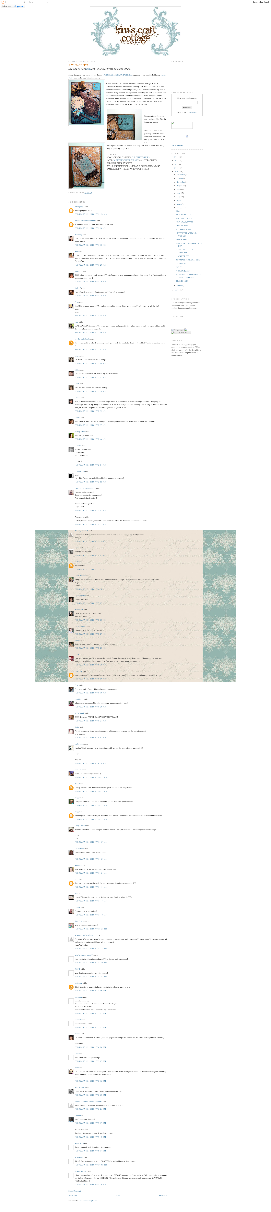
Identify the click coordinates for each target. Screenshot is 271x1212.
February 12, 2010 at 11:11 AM (91, 887)
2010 (176, 171)
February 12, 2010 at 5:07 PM (90, 1061)
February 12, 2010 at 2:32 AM (90, 411)
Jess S (77, 383)
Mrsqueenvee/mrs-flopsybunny (87, 935)
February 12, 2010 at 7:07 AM (90, 603)
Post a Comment (74, 1191)
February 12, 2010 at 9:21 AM (90, 720)
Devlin (77, 1053)
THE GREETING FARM (141, 157)
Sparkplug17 (80, 206)
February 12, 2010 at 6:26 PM (90, 1109)
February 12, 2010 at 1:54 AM (90, 315)
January (180, 285)
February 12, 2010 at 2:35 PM (90, 1027)
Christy (77, 654)
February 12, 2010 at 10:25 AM (91, 805)
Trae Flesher (79, 921)
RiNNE (77, 969)
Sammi (77, 1067)
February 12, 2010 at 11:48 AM (91, 900)
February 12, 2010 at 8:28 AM (90, 648)
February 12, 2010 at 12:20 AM (91, 214)
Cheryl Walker (80, 825)
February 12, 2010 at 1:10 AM (90, 228)
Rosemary (78, 234)
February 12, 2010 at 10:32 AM (91, 819)
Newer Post (72, 1195)
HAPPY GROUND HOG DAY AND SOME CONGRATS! (189, 276)
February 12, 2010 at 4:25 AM (90, 524)
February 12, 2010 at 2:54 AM (90, 465)
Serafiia (77, 417)
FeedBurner (192, 112)
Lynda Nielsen (80, 575)
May (179, 196)
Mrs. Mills (79, 769)
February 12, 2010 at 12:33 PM (91, 928)
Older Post (163, 1195)
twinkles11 (79, 699)
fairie (77, 370)
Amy (76, 893)
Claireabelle (79, 848)
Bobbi (77, 879)
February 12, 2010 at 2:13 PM (90, 1013)
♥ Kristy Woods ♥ (81, 530)
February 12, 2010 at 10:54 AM (91, 873)
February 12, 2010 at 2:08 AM (90, 363)
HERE (88, 69)
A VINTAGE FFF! (182, 256)
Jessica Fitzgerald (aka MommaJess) (88, 1101)
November (181, 174)
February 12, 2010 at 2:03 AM (90, 349)
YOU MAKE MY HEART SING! (188, 259)
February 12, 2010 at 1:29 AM (90, 265)
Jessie (77, 547)
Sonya (77, 251)
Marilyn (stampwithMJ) (84, 955)
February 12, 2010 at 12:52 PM (91, 976)
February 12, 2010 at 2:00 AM (90, 332)
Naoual (77, 1033)
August (180, 185)
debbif (77, 783)
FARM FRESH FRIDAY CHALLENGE (117, 75)
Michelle (78, 1019)
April (179, 200)
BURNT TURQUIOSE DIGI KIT (125, 160)
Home (118, 1195)
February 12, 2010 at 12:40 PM (91, 962)
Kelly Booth (79, 713)
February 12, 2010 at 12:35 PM (91, 948)
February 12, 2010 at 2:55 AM (90, 482)
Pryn (76, 685)
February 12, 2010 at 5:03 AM (90, 555)
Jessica (77, 640)
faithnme (78, 1115)
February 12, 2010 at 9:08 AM (90, 678)
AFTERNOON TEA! (183, 214)
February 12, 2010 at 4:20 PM (90, 1047)
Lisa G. (77, 907)
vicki (77, 561)
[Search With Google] (185, 330)
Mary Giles (79, 1157)
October (180, 178)
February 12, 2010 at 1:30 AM (90, 281)
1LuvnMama (80, 471)
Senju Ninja (79, 1143)
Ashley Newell (80, 431)
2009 (176, 290)
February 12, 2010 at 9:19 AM (90, 692)
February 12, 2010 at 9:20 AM (90, 706)
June (179, 193)
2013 (176, 160)
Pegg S (77, 811)
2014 (176, 157)
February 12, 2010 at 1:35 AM (90, 295)
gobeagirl (78, 271)
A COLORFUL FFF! (183, 229)
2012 (176, 164)
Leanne (77, 397)
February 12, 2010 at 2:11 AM (90, 377)
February (180, 207)
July (178, 189)
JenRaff (78, 288)
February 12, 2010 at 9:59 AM (90, 763)
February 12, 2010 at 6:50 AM (90, 589)
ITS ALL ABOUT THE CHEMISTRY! (184, 251)
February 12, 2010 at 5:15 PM (90, 1081)
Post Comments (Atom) (88, 1200)
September (181, 182)
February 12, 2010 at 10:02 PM (91, 1164)
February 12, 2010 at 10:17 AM (91, 791)
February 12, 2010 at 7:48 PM (90, 1137)
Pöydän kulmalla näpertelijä (85, 220)
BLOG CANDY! (182, 239)
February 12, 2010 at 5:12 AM (90, 569)
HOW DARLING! (182, 225)
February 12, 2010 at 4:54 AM (90, 541)
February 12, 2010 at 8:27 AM (90, 634)
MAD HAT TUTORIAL (185, 218)
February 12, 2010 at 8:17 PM (90, 1150)
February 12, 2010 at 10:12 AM (91, 777)
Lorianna (78, 997)
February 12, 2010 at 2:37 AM (90, 425)
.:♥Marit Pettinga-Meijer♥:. (85, 488)
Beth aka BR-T (80, 1087)
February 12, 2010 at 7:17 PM (90, 1123)
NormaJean (79, 609)
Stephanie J (79, 865)
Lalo (76, 322)
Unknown (78, 671)
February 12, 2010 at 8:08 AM (90, 620)
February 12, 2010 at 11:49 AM (91, 914)
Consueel (78, 445)
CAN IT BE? (181, 263)
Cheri (77, 356)
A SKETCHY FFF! (183, 271)
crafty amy (79, 744)
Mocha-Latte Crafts (82, 339)
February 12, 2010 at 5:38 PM (90, 1095)
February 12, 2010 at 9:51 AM (90, 737)
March (179, 204)
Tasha (77, 727)
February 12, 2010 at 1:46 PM (90, 990)
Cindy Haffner (80, 595)
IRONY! (179, 267)
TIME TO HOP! (182, 281)
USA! (178, 211)
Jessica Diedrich (81, 1171)
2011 (176, 168)
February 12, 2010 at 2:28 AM (90, 391)
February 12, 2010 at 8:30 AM (90, 664)
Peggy (77, 797)
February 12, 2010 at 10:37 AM (91, 842)
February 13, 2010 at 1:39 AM (90, 1184)
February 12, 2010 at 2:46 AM (90, 439)
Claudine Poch (80, 626)
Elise (77, 302)
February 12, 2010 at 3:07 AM (90, 510)
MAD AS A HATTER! (184, 222)
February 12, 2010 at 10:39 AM (91, 859)
